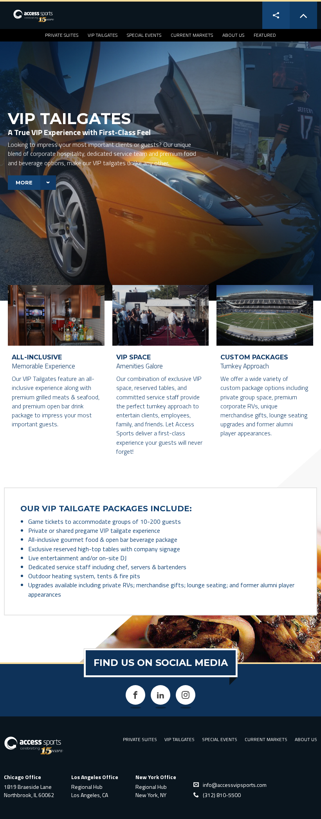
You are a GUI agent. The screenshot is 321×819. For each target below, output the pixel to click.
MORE (24, 182)
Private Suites (61, 35)
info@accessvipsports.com (235, 785)
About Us (233, 35)
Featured (265, 35)
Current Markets (192, 35)
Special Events (144, 35)
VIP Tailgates (102, 35)
